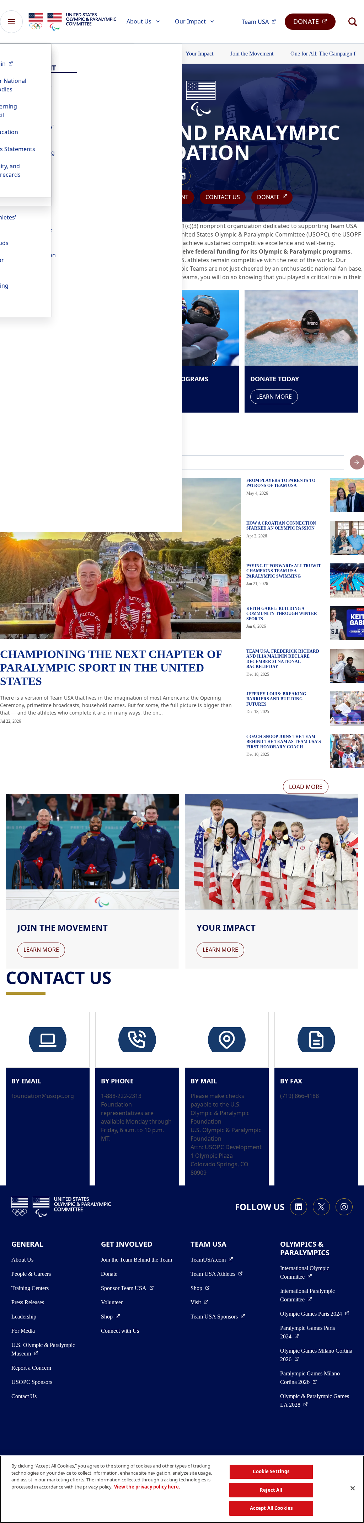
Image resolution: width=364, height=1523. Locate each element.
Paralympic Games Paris (311, 1332)
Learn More (274, 396)
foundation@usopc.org (42, 1096)
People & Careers (31, 1274)
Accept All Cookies (271, 1508)
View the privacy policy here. (147, 1487)
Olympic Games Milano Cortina (316, 1355)
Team (261, 21)
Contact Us (222, 197)
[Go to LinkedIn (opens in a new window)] (182, 176)
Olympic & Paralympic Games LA (316, 1400)
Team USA (217, 1273)
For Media (23, 1331)
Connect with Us (120, 1331)
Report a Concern (31, 1368)
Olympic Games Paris (314, 1313)
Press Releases (27, 1302)
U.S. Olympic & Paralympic (47, 1349)
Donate (109, 1274)
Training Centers (30, 1288)
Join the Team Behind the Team (136, 1260)
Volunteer (112, 1302)
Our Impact (190, 21)
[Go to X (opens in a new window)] (321, 1206)
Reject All (271, 1490)
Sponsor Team (127, 1288)
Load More (305, 787)
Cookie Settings (271, 1471)
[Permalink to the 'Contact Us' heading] (117, 977)
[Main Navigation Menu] (11, 21)
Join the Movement (251, 54)
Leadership (23, 1317)
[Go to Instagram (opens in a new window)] (344, 1206)
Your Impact (199, 54)
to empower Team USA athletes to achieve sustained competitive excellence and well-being (212, 243)
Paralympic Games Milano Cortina (316, 1377)
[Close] (352, 1488)
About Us (139, 21)
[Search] (352, 21)
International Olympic (316, 1272)
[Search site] (357, 462)
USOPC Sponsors (31, 1382)
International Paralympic (316, 1295)
